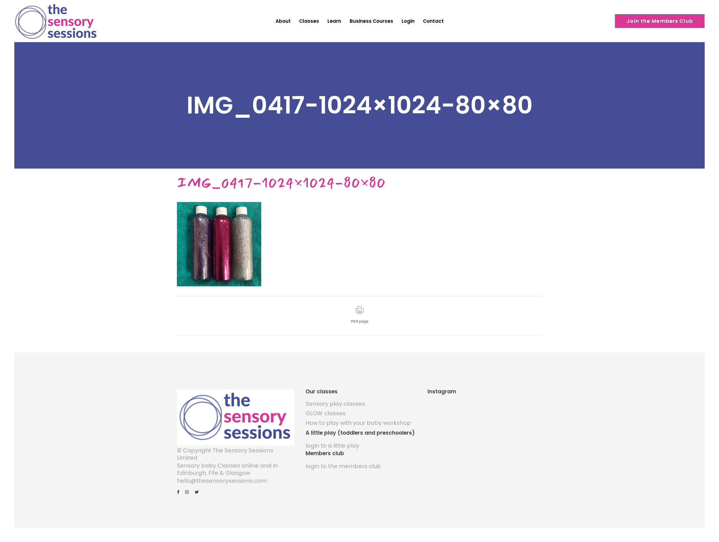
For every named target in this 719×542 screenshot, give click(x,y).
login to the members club (343, 466)
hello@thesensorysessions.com (222, 481)
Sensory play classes (335, 404)
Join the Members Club (660, 20)
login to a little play (332, 446)
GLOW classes (326, 413)
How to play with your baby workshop (358, 423)
